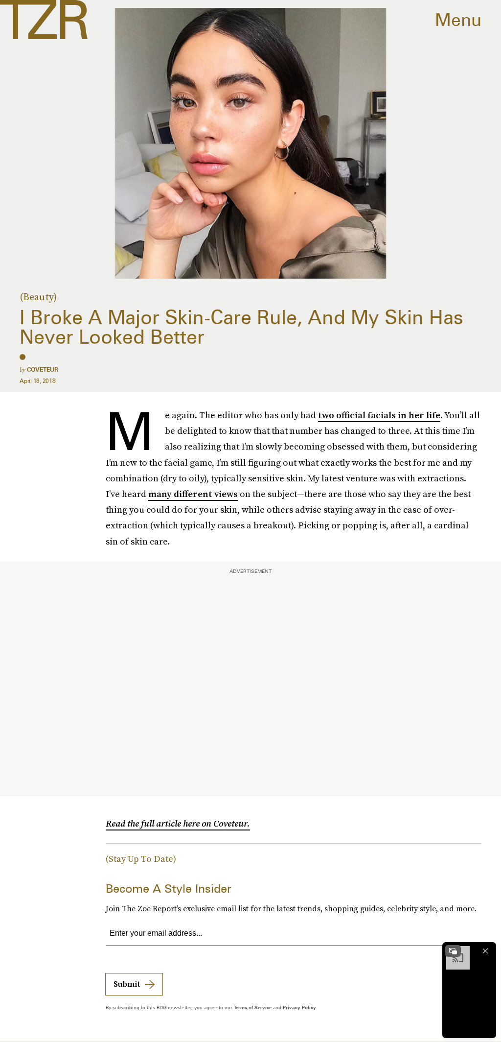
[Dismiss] (485, 951)
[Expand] (453, 951)
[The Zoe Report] (44, 19)
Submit (127, 983)
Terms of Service (253, 1007)
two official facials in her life (379, 415)
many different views (193, 494)
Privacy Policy (299, 1007)
